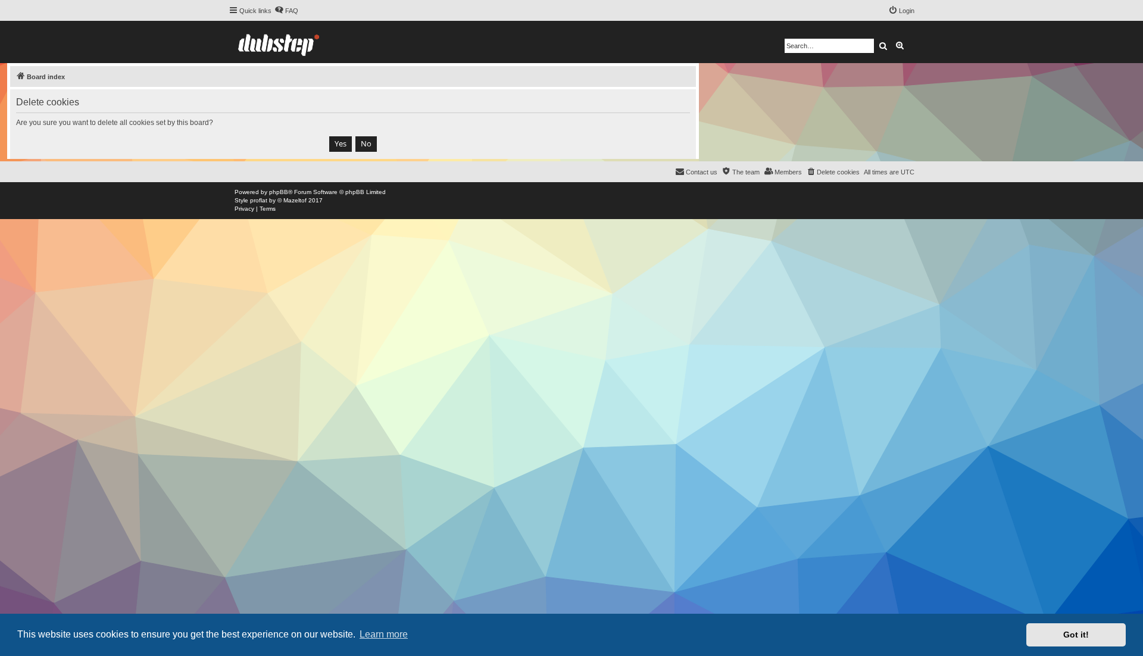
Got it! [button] (1076, 634)
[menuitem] (286, 11)
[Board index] (279, 42)
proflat (258, 200)
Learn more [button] (384, 634)
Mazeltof (295, 200)
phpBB (278, 192)
